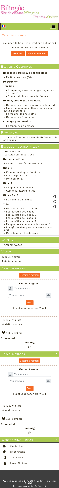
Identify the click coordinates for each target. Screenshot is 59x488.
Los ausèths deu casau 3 (21, 221)
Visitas (29, 251)
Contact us (17, 446)
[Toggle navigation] (53, 26)
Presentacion (12, 151)
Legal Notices (18, 463)
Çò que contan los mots (20, 187)
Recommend (17, 452)
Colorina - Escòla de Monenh (24, 163)
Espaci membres (29, 268)
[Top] (54, 196)
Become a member (37, 53)
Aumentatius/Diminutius (20, 191)
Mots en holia (14, 179)
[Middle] (54, 201)
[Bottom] (54, 206)
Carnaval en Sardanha (20, 117)
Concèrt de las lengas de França (28, 96)
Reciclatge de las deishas (22, 233)
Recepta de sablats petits (22, 208)
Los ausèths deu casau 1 (21, 215)
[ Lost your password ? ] (29, 308)
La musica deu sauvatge (21, 114)
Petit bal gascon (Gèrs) (20, 77)
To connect (17, 53)
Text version (17, 457)
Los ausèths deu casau (20, 211)
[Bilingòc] (29, 11)
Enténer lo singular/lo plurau (23, 172)
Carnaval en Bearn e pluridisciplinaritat (30, 105)
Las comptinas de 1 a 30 (21, 175)
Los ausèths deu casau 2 (21, 218)
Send (29, 302)
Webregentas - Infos (29, 440)
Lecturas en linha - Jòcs (19, 154)
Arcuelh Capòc (13, 245)
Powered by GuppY (12, 481)
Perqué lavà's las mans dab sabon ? (28, 224)
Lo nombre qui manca (19, 199)
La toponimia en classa (20, 126)
